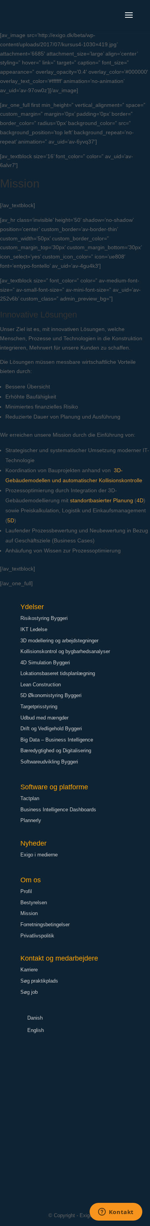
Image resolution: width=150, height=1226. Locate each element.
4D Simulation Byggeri (45, 662)
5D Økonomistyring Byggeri (51, 695)
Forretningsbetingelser (45, 924)
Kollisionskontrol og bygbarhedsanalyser (65, 651)
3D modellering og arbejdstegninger (59, 640)
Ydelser (32, 607)
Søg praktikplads (39, 981)
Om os (30, 880)
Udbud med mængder (44, 718)
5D (10, 520)
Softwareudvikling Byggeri (49, 762)
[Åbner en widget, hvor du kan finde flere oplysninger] (115, 1212)
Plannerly (30, 820)
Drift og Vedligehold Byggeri (51, 728)
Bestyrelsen (33, 902)
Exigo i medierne (39, 855)
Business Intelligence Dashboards (58, 809)
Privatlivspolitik (37, 936)
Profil (26, 891)
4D (140, 500)
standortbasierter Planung (101, 500)
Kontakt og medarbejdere (59, 958)
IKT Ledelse (33, 629)
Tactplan (29, 798)
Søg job (29, 992)
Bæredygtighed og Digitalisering (55, 750)
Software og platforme (54, 787)
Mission (29, 913)
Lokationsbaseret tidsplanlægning (57, 673)
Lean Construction (40, 684)
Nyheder (33, 843)
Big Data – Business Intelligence (56, 740)
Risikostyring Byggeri (44, 618)
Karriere (29, 970)
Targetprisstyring (38, 706)
